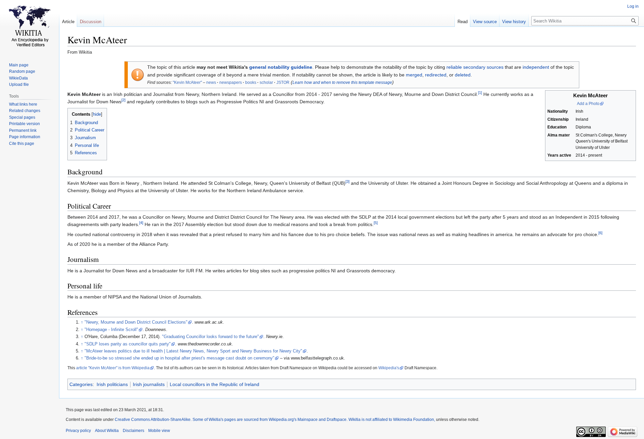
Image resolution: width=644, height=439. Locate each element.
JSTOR (282, 82)
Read (463, 21)
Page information (24, 136)
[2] (123, 100)
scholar (266, 82)
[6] (600, 233)
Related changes (24, 110)
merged (414, 74)
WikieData (18, 78)
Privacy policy (78, 430)
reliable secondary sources (474, 67)
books (250, 82)
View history (514, 21)
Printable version (24, 123)
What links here (23, 104)
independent (536, 67)
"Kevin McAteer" (187, 82)
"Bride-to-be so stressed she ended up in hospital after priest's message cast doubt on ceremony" (179, 358)
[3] (347, 181)
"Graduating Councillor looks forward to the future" (210, 336)
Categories (81, 384)
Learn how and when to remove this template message (342, 82)
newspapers (230, 82)
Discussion (90, 21)
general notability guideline (280, 67)
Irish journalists (149, 384)
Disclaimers (133, 430)
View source (485, 21)
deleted (463, 74)
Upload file (19, 84)
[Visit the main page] (29, 27)
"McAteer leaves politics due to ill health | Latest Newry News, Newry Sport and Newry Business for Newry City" (193, 351)
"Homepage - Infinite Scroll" (111, 329)
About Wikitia (107, 430)
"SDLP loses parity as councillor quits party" (128, 344)
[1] (480, 93)
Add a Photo (588, 103)
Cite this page (21, 143)
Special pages (22, 117)
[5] (376, 223)
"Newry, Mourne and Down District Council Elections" (136, 322)
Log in (633, 6)
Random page (22, 71)
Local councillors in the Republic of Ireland (214, 384)
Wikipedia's (388, 368)
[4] (141, 223)
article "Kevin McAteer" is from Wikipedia (113, 368)
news (211, 82)
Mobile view (159, 430)
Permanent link (23, 130)
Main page (19, 65)
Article (68, 21)
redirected (435, 74)
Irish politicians (112, 384)
